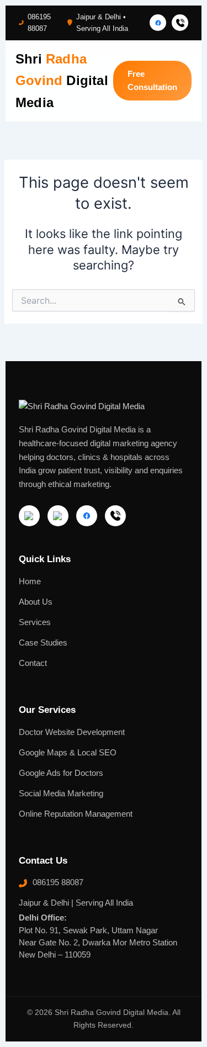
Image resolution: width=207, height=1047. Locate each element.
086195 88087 (39, 23)
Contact (33, 663)
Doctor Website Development (72, 732)
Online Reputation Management (75, 814)
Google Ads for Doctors (61, 773)
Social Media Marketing (61, 793)
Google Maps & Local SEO (67, 752)
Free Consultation (152, 81)
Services (35, 622)
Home (30, 581)
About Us (35, 601)
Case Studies (43, 642)
